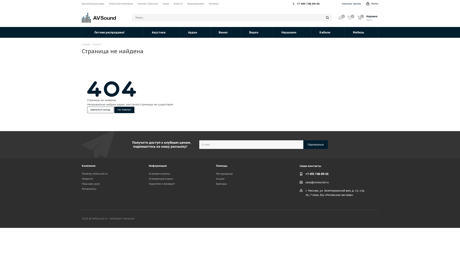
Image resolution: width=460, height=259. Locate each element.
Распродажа (224, 173)
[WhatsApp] (326, 4)
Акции (220, 178)
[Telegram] (332, 4)
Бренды (221, 183)
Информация (158, 165)
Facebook (357, 218)
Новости (87, 178)
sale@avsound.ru (317, 182)
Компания (88, 165)
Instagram (366, 218)
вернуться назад (100, 109)
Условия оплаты (159, 173)
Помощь (221, 165)
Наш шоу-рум (91, 183)
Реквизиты (89, 188)
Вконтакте (348, 218)
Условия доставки (161, 178)
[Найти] (327, 17)
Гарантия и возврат (162, 183)
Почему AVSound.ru (95, 173)
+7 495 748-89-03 (316, 174)
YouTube (375, 218)
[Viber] (337, 4)
